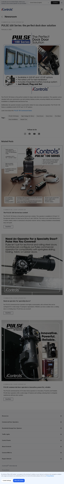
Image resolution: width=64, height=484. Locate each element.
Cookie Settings (7, 480)
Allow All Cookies (18, 480)
